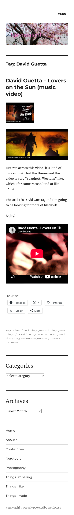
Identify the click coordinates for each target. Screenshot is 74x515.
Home (10, 430)
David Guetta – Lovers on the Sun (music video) (36, 87)
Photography (16, 468)
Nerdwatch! (13, 507)
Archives (17, 401)
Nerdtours (13, 458)
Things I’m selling (19, 477)
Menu (62, 13)
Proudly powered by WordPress (42, 507)
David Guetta (26, 334)
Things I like (15, 486)
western (42, 338)
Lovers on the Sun (46, 334)
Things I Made (16, 496)
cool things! (31, 330)
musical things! (48, 330)
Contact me (15, 449)
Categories (19, 365)
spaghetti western (25, 338)
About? (11, 440)
